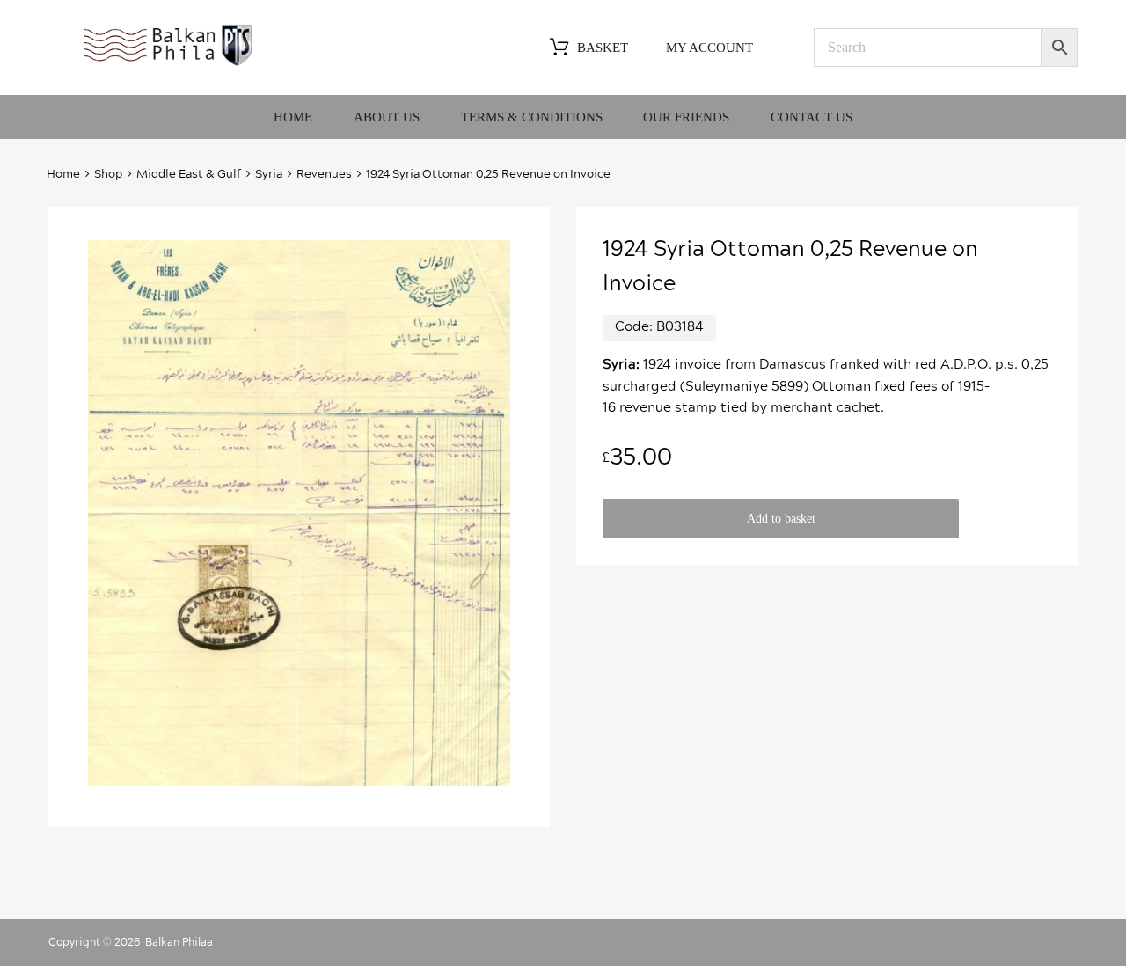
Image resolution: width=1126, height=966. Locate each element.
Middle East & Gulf (188, 174)
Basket (602, 47)
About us (387, 117)
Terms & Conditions (532, 117)
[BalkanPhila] (168, 64)
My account (709, 47)
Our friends (686, 117)
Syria (268, 174)
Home (293, 117)
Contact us (811, 117)
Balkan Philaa (179, 942)
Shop (108, 174)
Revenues (324, 174)
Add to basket (781, 518)
